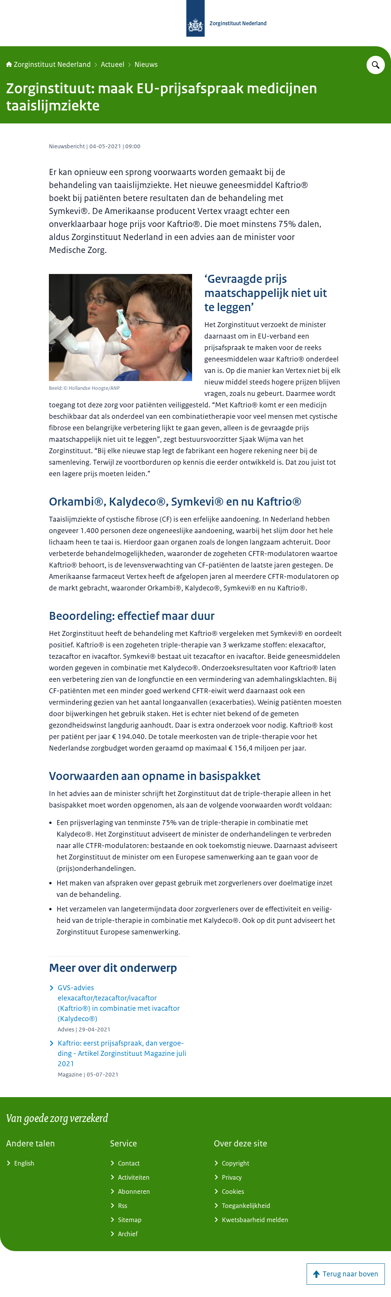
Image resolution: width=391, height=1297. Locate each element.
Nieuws (146, 64)
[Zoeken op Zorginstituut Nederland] (376, 65)
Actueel (112, 64)
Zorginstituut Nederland (52, 64)
